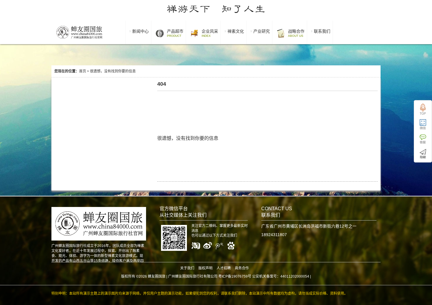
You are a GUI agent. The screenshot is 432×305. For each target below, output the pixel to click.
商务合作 (242, 268)
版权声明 (205, 268)
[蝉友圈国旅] (79, 39)
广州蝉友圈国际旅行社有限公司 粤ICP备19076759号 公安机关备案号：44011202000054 (238, 276)
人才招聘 (224, 268)
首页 (82, 71)
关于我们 (187, 268)
